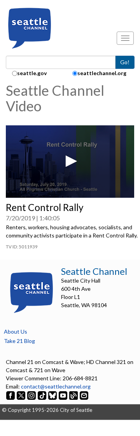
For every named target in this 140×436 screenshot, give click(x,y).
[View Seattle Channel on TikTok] (42, 394)
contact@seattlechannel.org (56, 386)
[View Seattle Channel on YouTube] (63, 394)
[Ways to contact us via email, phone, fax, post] (84, 394)
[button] (70, 161)
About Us (15, 331)
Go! (125, 62)
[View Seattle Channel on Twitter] (21, 394)
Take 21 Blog (19, 341)
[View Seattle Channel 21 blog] (74, 394)
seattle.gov (32, 73)
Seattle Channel (94, 271)
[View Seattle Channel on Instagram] (32, 394)
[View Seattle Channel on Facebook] (11, 394)
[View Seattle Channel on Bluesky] (52, 394)
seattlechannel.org (101, 73)
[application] (70, 161)
